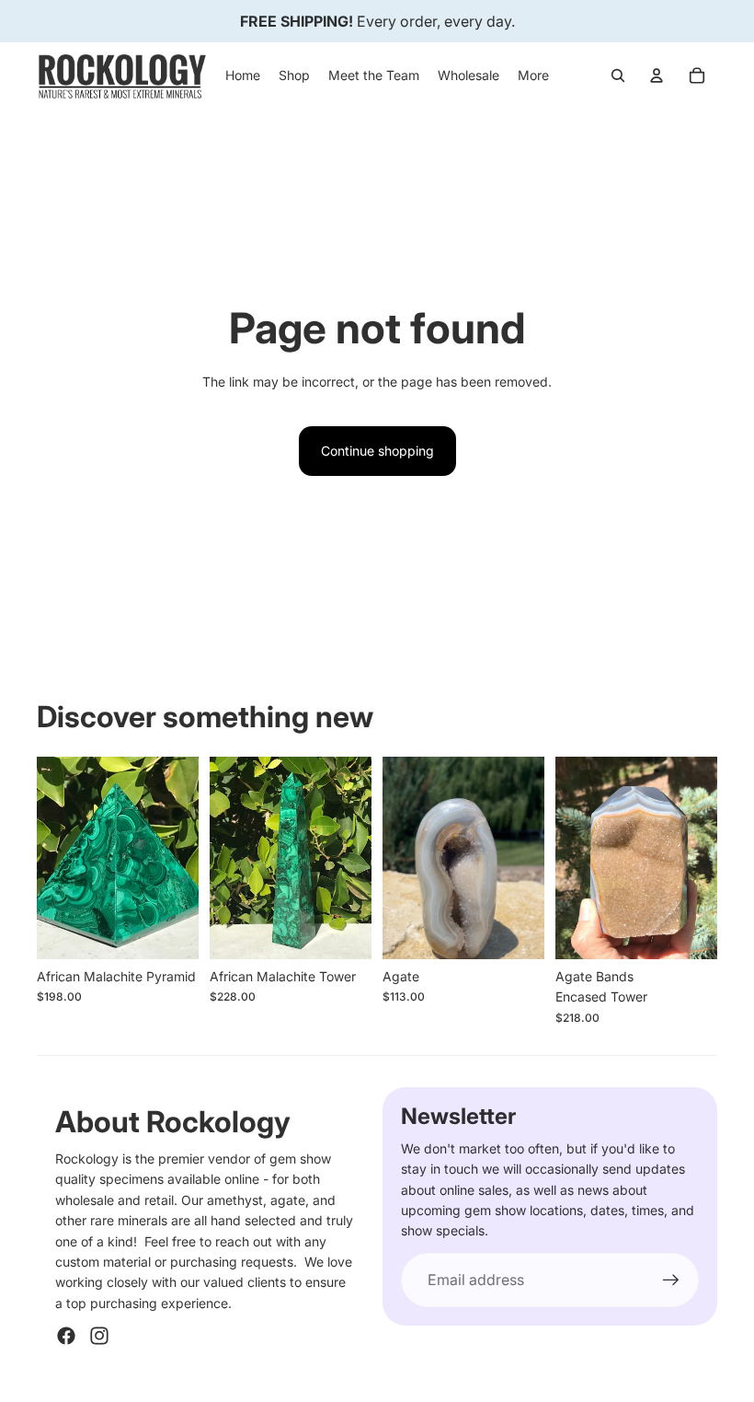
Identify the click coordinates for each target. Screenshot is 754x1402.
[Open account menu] (656, 75)
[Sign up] (671, 1280)
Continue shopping (377, 450)
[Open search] (618, 75)
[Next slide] (184, 858)
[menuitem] (533, 75)
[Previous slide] (51, 858)
